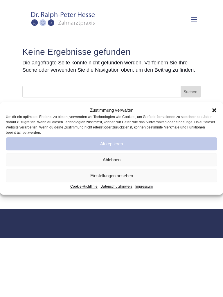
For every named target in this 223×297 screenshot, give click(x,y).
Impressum (144, 187)
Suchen (190, 91)
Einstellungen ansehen (111, 175)
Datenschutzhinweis (116, 187)
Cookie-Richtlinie (84, 187)
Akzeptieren (111, 143)
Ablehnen (112, 159)
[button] (214, 110)
